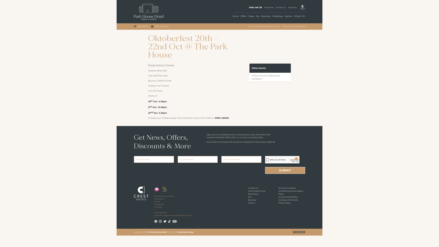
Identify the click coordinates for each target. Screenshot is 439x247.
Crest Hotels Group (256, 191)
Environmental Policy (288, 197)
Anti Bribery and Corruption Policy (290, 192)
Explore (288, 16)
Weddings (277, 16)
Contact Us (281, 7)
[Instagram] (160, 221)
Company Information (288, 200)
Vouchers (292, 7)
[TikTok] (169, 221)
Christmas (268, 7)
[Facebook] (156, 221)
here (238, 137)
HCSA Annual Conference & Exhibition (266, 77)
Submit (285, 170)
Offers (244, 16)
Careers (251, 203)
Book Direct (253, 194)
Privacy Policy (284, 203)
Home (235, 16)
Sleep (251, 16)
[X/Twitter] (165, 221)
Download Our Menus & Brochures (264, 26)
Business (266, 16)
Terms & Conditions (287, 188)
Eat (258, 16)
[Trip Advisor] (174, 221)
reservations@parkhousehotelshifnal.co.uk (173, 215)
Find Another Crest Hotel (294, 26)
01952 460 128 (255, 7)
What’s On (299, 16)
